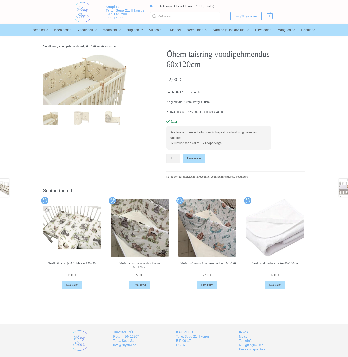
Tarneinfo (245, 341)
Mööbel (175, 30)
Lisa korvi (194, 158)
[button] (87, 30)
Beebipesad (62, 30)
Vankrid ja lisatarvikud (229, 30)
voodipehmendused (71, 46)
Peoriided (308, 30)
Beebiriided (195, 30)
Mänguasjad (286, 30)
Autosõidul (156, 30)
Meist (243, 336)
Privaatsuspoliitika (252, 349)
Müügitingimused (251, 345)
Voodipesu (85, 30)
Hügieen (133, 30)
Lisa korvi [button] (72, 284)
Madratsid (110, 30)
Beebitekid (40, 30)
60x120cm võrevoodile (101, 46)
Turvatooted (263, 30)
